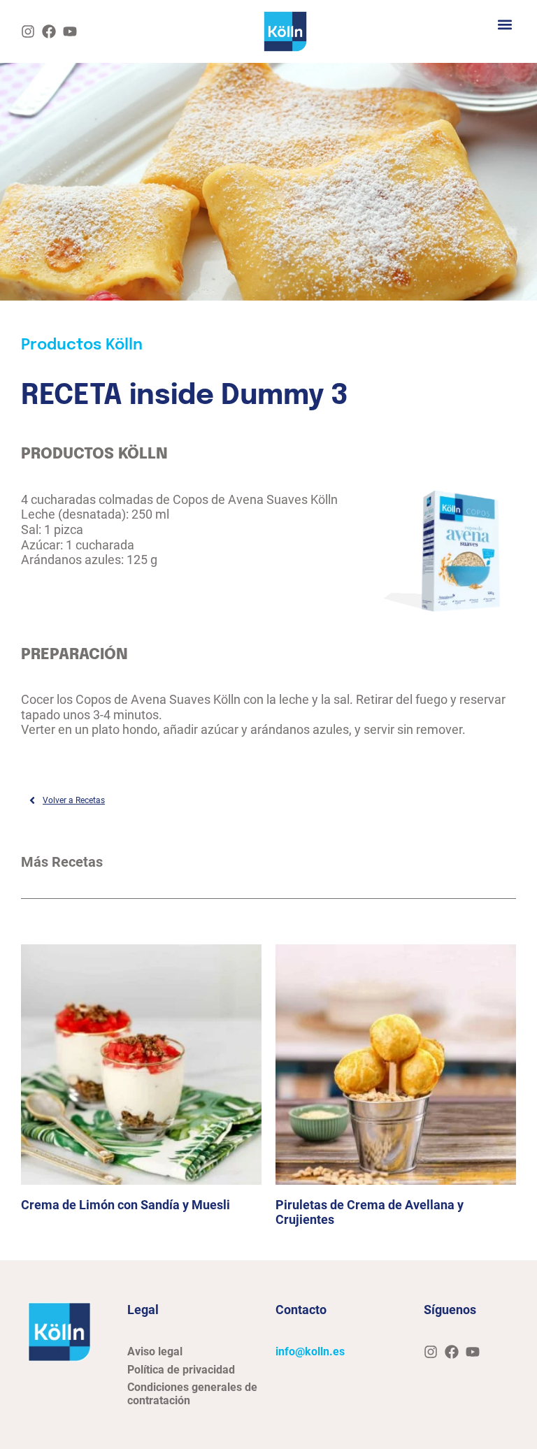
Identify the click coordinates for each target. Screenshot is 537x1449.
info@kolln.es (310, 1351)
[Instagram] (28, 31)
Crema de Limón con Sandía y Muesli (125, 1204)
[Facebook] (49, 31)
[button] (504, 24)
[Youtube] (70, 31)
